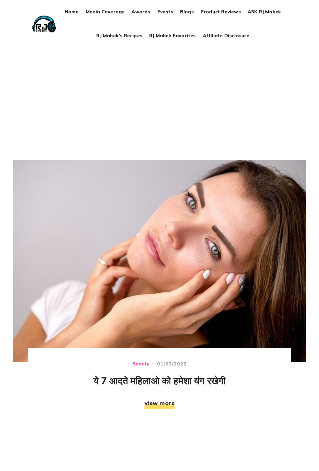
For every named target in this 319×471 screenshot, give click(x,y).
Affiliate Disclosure (226, 36)
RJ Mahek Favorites (172, 36)
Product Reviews (221, 12)
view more (160, 403)
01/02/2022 (172, 364)
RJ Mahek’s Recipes (119, 36)
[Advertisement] (161, 95)
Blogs (187, 12)
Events (165, 12)
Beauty (140, 364)
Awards (140, 12)
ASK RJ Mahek (264, 12)
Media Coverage (105, 12)
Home (72, 12)
